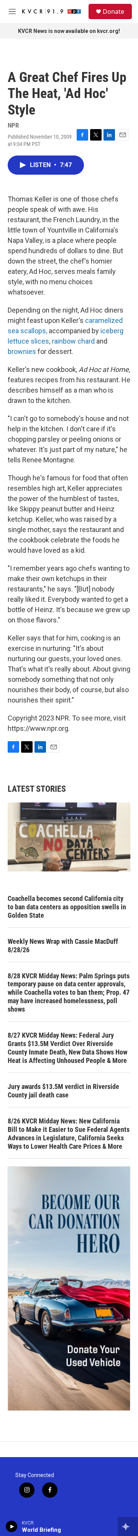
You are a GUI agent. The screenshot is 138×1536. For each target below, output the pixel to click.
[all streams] (128, 1526)
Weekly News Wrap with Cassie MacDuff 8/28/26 (63, 945)
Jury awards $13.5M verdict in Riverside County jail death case (63, 1090)
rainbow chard (73, 341)
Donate (113, 11)
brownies (22, 351)
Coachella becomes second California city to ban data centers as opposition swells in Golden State (67, 906)
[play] (11, 1526)
